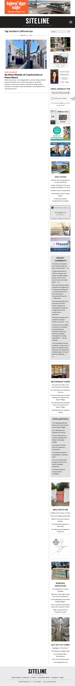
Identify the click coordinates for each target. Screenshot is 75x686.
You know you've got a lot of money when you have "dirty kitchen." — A (60, 266)
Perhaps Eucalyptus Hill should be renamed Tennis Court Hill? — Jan (60, 320)
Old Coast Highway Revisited (60, 516)
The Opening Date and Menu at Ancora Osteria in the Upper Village (60, 405)
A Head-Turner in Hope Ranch (60, 190)
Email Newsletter (44, 677)
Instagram (54, 677)
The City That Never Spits (60, 659)
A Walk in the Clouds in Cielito (60, 513)
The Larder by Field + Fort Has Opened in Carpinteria (59, 447)
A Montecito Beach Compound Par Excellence (58, 472)
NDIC (54, 681)
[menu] (70, 22)
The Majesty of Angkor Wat (60, 651)
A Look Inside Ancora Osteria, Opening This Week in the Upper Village (60, 397)
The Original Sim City (60, 662)
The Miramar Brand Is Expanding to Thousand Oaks (60, 455)
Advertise (26, 677)
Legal (61, 677)
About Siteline (16, 677)
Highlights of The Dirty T (60, 648)
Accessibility (37, 681)
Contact (33, 677)
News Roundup (11, 72)
